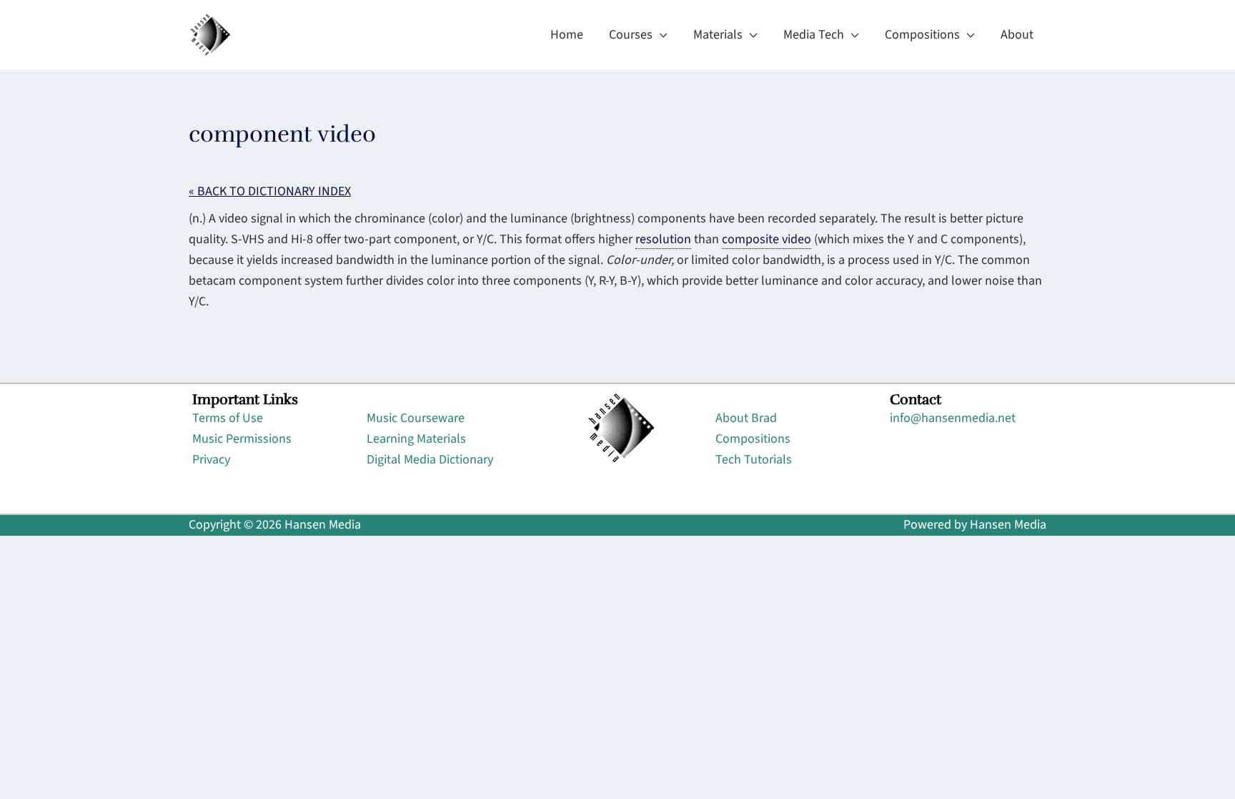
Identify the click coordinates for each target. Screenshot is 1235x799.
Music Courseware (416, 418)
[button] (660, 35)
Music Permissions (242, 439)
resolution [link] (663, 239)
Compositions (752, 439)
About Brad (746, 418)
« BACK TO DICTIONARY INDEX (270, 191)
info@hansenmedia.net (953, 418)
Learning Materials (416, 439)
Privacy (211, 460)
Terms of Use (227, 418)
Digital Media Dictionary (430, 460)
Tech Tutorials (753, 460)
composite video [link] (766, 239)
